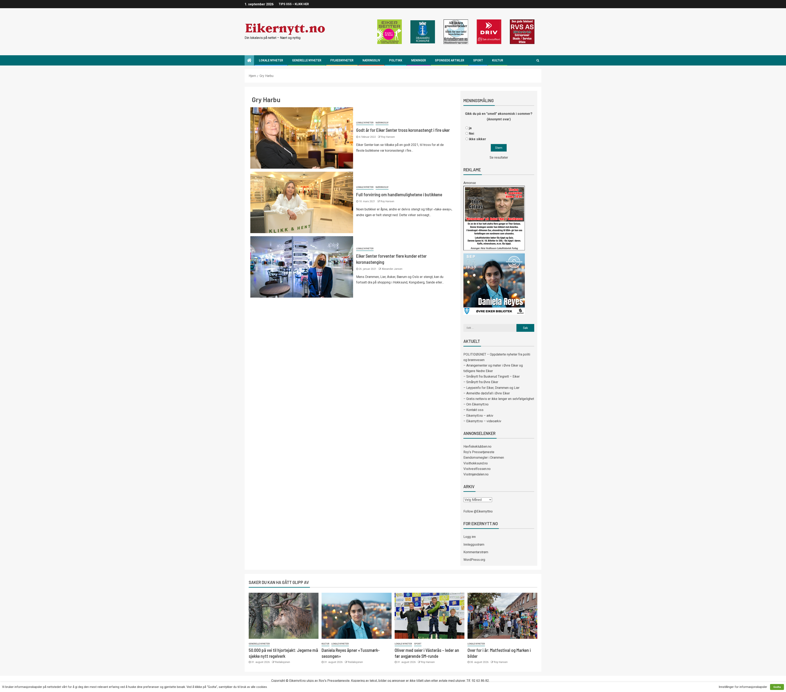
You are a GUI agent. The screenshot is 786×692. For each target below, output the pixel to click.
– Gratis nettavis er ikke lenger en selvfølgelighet (498, 399)
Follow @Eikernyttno (478, 511)
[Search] (537, 60)
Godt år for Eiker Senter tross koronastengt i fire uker (403, 130)
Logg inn (469, 537)
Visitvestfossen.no (477, 469)
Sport (478, 60)
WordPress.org (474, 560)
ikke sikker (477, 139)
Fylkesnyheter (341, 60)
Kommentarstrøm (475, 552)
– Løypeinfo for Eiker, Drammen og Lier (491, 388)
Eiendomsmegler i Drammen (483, 457)
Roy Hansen (388, 136)
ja (470, 128)
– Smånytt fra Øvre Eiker (480, 382)
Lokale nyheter (271, 60)
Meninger (418, 60)
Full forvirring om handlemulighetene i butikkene (399, 194)
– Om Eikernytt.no (476, 404)
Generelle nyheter (306, 60)
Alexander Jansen (392, 269)
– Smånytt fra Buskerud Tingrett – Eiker (491, 376)
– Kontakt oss (473, 410)
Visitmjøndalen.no (476, 474)
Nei (471, 133)
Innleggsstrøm (473, 544)
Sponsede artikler (449, 60)
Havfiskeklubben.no (477, 446)
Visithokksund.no (475, 463)
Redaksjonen (282, 662)
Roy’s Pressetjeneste (478, 452)
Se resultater (499, 157)
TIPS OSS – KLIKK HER (294, 4)
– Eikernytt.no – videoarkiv (482, 421)
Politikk (395, 60)
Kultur (497, 60)
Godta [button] (777, 687)
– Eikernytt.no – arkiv (478, 416)
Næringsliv (371, 60)
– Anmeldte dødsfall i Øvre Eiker (486, 393)
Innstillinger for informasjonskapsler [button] (743, 687)
